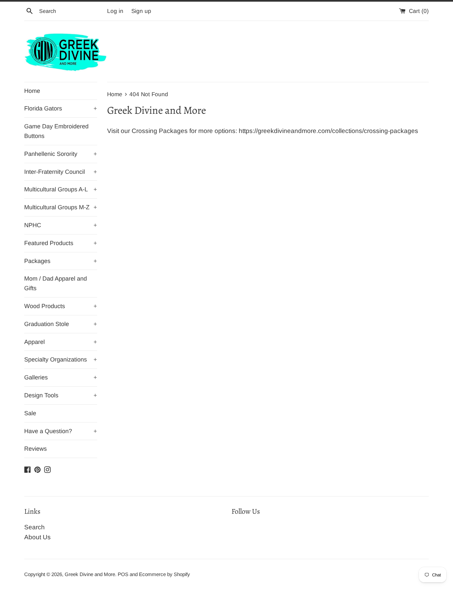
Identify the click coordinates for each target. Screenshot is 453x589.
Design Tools (60, 395)
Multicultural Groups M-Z (60, 207)
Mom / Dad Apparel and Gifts (55, 283)
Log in (115, 11)
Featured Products (60, 243)
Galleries (60, 377)
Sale (30, 413)
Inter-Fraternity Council (60, 171)
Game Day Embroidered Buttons (56, 131)
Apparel (60, 342)
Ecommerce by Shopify (164, 574)
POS (123, 574)
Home (32, 91)
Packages (60, 261)
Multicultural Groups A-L (60, 189)
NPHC (60, 225)
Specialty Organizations (60, 359)
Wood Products (60, 306)
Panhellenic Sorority (60, 154)
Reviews (35, 448)
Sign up (141, 11)
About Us (37, 537)
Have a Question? (60, 431)
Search (34, 527)
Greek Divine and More (90, 574)
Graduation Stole (60, 324)
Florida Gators (60, 108)
